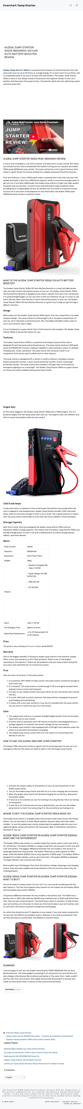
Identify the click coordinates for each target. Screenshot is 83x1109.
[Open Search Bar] (71, 5)
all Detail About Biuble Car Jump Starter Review (24, 1049)
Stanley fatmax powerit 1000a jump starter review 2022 (30, 1039)
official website (40, 821)
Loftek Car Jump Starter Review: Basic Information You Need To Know (34, 1064)
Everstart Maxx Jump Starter (18, 1033)
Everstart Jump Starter (19, 5)
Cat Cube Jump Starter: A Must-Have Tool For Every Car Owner (31, 1052)
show (18, 989)
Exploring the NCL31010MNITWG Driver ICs (21, 1056)
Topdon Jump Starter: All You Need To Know (22, 1060)
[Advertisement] (41, 26)
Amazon (31, 646)
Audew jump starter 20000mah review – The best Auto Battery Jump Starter (39, 1036)
